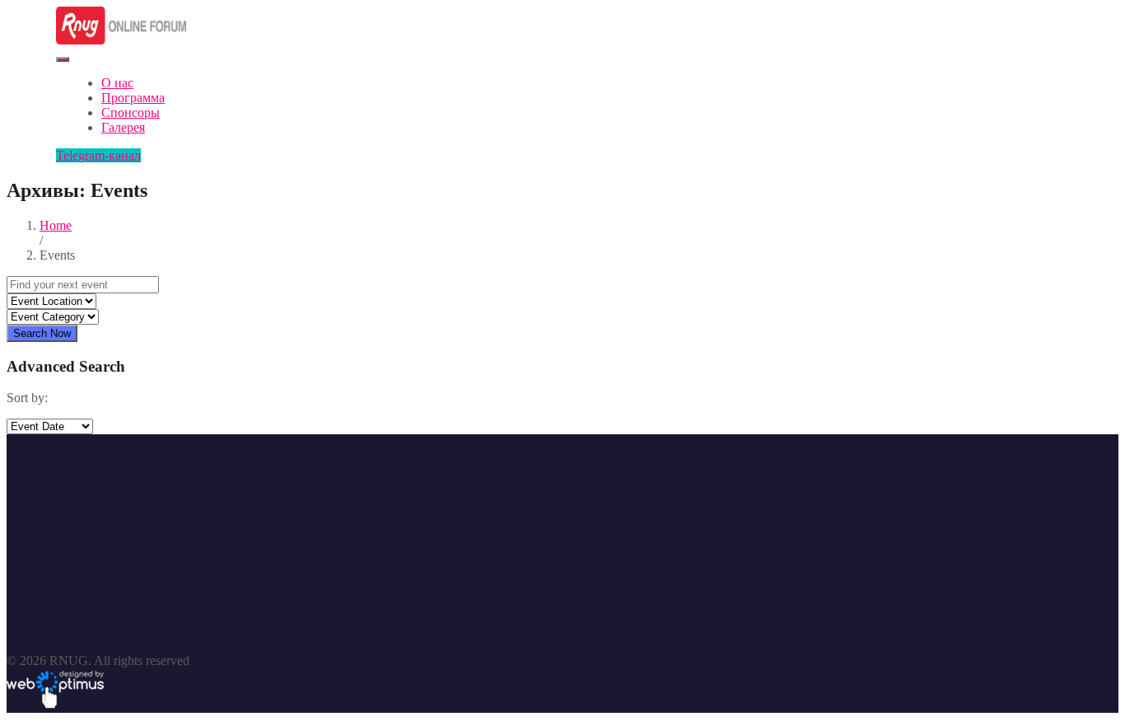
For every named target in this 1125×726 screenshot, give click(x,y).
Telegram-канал (98, 155)
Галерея (123, 127)
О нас (117, 83)
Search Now (42, 333)
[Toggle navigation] (62, 59)
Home (56, 225)
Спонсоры (130, 112)
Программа (133, 98)
